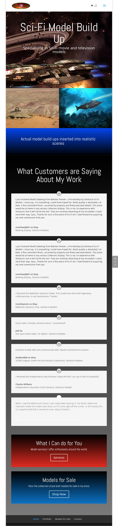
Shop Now (59, 494)
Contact (78, 519)
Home (36, 519)
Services (59, 457)
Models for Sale (62, 519)
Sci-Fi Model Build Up (59, 33)
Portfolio (47, 519)
